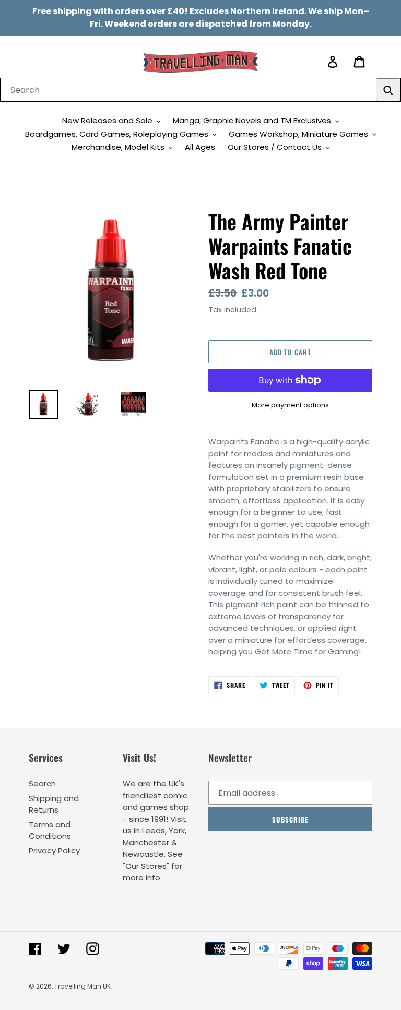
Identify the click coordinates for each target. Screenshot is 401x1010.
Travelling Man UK (82, 986)
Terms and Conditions (50, 830)
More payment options (290, 405)
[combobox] (200, 89)
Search (42, 783)
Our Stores (146, 866)
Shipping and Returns (54, 804)
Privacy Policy (54, 850)
